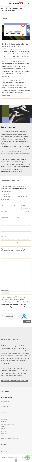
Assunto (3, 236)
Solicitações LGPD (6, 406)
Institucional (3, 3)
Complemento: (5, 217)
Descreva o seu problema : (8, 256)
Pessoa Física (7, 196)
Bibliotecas (4, 436)
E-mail (2, 223)
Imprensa (4, 419)
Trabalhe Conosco (6, 404)
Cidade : (13, 205)
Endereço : (4, 211)
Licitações (4, 433)
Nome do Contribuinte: (7, 199)
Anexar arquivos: (5, 290)
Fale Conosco (5, 401)
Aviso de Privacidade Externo (15, 250)
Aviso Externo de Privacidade (9, 438)
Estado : (23, 205)
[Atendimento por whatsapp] (27, 457)
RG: (17, 242)
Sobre (3, 417)
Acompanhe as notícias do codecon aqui (15, 380)
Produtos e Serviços (7, 449)
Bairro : (19, 217)
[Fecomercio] (16, 3)
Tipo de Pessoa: (5, 194)
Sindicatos (4, 421)
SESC (2, 426)
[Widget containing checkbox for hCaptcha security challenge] (14, 316)
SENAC (3, 429)
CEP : (2, 205)
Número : (27, 211)
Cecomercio (4, 431)
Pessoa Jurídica (22, 196)
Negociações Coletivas (7, 424)
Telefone (3, 230)
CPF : (2, 242)
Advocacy (4, 451)
